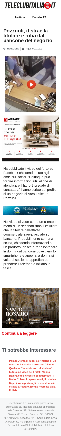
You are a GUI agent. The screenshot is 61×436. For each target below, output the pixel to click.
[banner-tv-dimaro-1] (30, 210)
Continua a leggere (19, 333)
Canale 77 (39, 17)
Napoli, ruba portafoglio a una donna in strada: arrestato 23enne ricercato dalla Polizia (32, 387)
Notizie (20, 17)
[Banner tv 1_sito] (30, 308)
